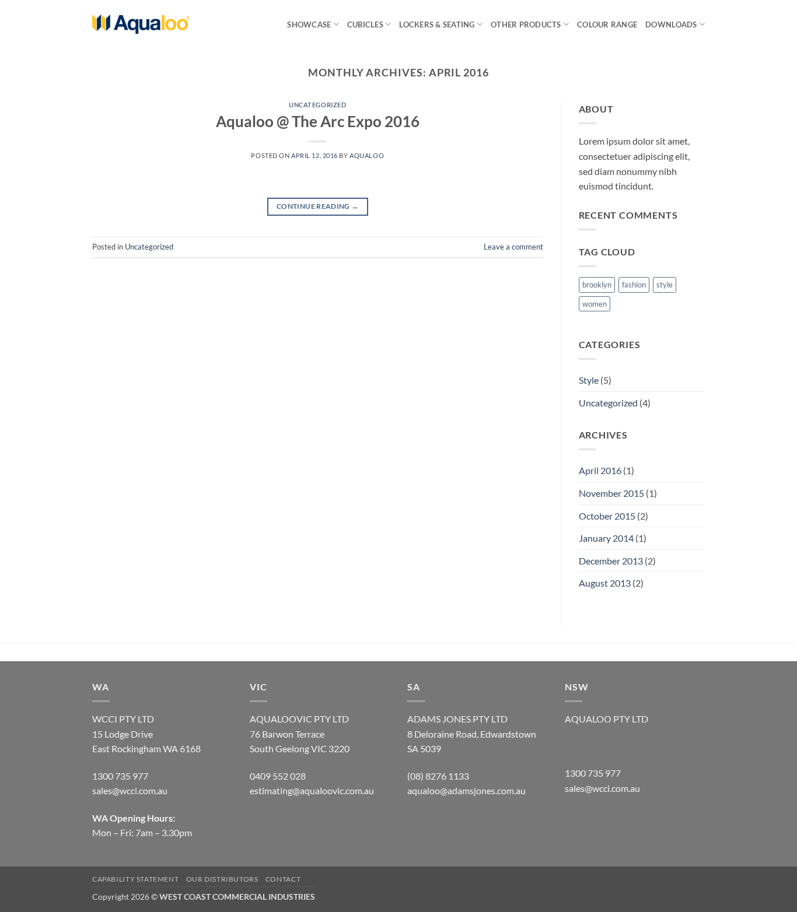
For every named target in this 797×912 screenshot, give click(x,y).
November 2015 (611, 493)
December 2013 (611, 560)
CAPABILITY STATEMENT (135, 879)
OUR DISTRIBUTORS (222, 879)
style (664, 284)
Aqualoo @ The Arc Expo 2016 (318, 121)
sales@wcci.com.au (602, 788)
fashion (634, 284)
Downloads (671, 24)
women (594, 303)
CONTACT (282, 879)
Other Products (526, 24)
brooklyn (596, 284)
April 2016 (600, 470)
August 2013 (605, 582)
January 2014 (606, 537)
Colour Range (607, 24)
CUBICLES (365, 24)
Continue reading (318, 206)
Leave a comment (513, 246)
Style (589, 379)
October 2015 (607, 515)
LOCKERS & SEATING (436, 24)
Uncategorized (317, 104)
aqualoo (366, 155)
